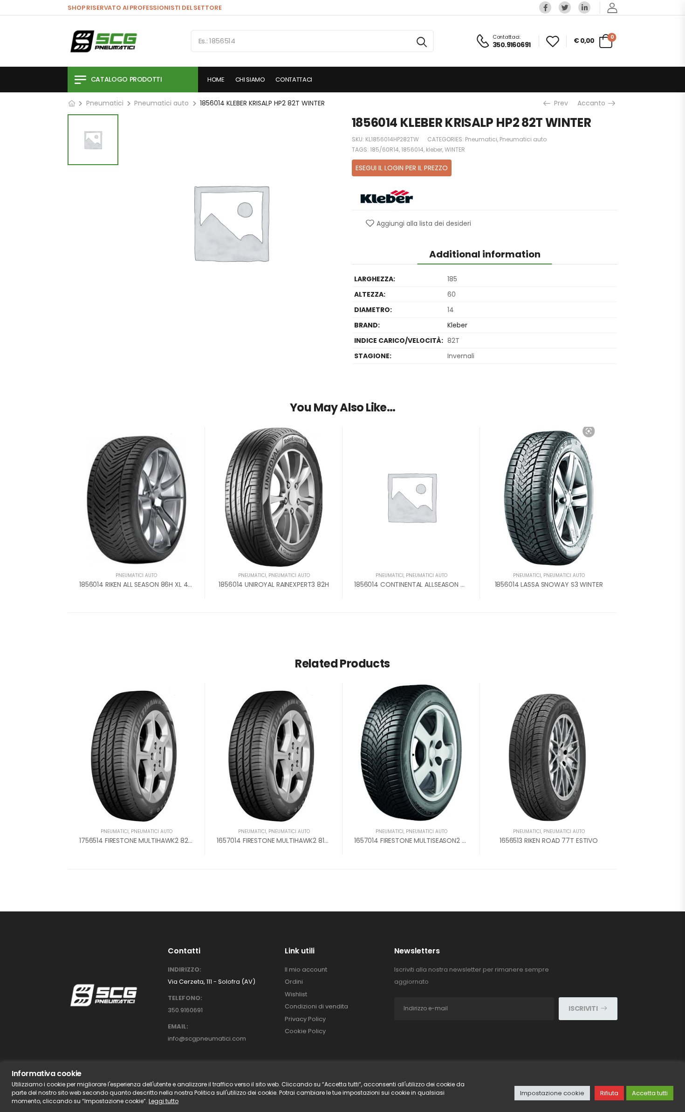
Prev (558, 103)
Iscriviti (583, 1008)
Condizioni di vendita (316, 1006)
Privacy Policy (305, 1019)
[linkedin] (584, 7)
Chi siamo (250, 79)
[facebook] (545, 7)
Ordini (294, 982)
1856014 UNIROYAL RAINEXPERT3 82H (274, 584)
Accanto (593, 103)
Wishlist (296, 994)
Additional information (485, 254)
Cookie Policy (305, 1031)
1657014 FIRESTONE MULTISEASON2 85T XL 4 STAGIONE (437, 840)
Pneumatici (104, 103)
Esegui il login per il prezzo (402, 168)
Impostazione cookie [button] (552, 1093)
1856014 (412, 149)
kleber (434, 149)
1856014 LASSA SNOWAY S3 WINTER (549, 584)
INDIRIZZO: (184, 969)
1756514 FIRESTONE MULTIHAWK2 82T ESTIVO (147, 840)
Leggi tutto (163, 1101)
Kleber (457, 325)
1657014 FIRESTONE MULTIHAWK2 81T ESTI (279, 840)
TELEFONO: (185, 998)
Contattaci (293, 79)
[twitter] (565, 7)
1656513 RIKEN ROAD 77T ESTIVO (549, 840)
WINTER (455, 149)
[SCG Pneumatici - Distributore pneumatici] (103, 41)
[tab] (485, 254)
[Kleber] (387, 196)
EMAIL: (178, 1026)
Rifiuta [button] (609, 1093)
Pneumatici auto (161, 103)
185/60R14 (384, 149)
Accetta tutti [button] (650, 1093)
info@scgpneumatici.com (207, 1038)
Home (216, 79)
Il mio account (306, 969)
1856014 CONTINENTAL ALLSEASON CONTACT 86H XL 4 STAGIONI (453, 584)
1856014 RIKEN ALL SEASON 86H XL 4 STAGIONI (149, 584)
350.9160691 (185, 1010)
